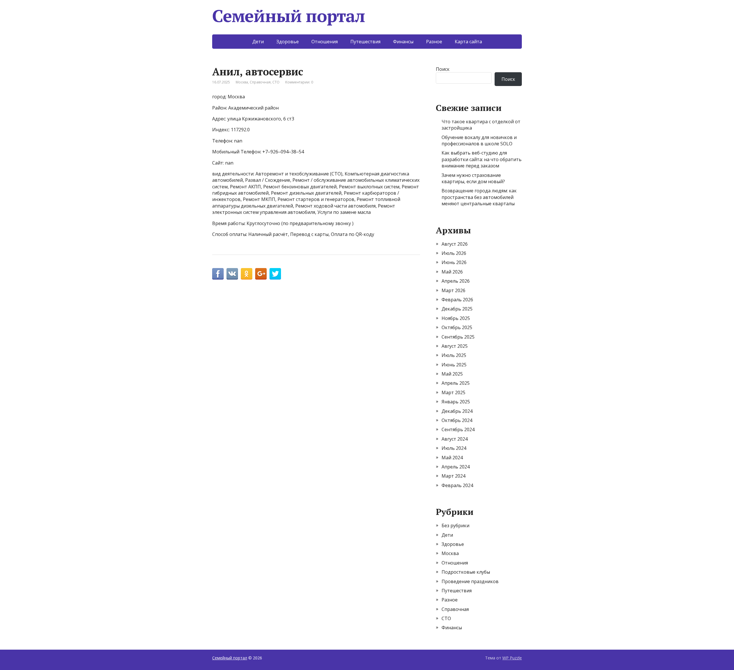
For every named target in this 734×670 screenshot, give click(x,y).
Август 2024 (455, 439)
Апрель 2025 (456, 383)
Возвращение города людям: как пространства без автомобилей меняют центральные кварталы (479, 197)
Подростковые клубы (466, 572)
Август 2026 (455, 244)
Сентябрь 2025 (458, 337)
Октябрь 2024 (457, 420)
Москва (242, 82)
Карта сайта (468, 41)
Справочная (260, 82)
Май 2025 (452, 374)
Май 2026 (452, 272)
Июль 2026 (454, 253)
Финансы (403, 41)
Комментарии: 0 (299, 82)
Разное (434, 41)
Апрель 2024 (456, 467)
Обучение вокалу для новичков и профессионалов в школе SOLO (479, 140)
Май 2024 (452, 457)
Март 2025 (453, 392)
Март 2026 (453, 290)
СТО (276, 82)
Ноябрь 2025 (456, 318)
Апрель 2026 (456, 281)
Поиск (443, 69)
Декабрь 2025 (457, 309)
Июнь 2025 (454, 365)
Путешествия (365, 41)
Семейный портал (288, 16)
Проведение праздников (470, 581)
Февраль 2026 (457, 299)
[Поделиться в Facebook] (218, 274)
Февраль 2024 (457, 485)
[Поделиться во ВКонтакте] (232, 274)
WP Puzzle (512, 658)
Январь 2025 (456, 402)
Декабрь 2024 (457, 411)
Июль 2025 (454, 355)
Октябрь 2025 (457, 327)
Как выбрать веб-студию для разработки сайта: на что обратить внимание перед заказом (482, 159)
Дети (258, 41)
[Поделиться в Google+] (261, 274)
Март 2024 (453, 476)
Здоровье (287, 41)
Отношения (324, 41)
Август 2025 (455, 346)
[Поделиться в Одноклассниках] (246, 274)
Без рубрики (455, 525)
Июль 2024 (454, 448)
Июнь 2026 (454, 262)
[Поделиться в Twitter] (275, 274)
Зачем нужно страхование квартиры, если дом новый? (473, 178)
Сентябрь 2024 (458, 429)
